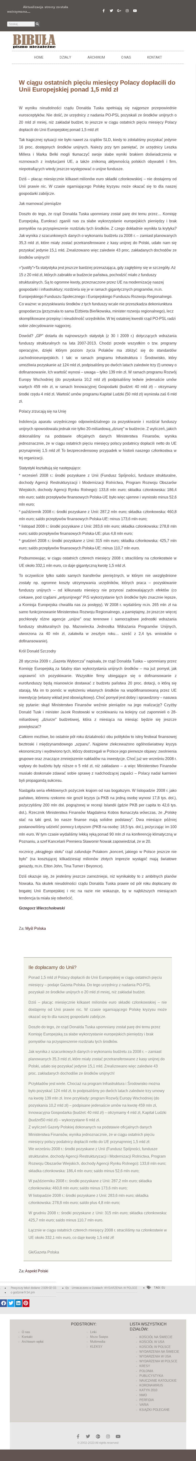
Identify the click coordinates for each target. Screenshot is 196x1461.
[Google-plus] (98, 1436)
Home (39, 57)
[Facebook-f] (103, 10)
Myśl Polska (35, 928)
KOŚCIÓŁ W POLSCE (155, 1347)
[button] (3, 1303)
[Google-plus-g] (119, 10)
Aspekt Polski (36, 1271)
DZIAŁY (65, 57)
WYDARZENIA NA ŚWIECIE (159, 1351)
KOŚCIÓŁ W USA (151, 1342)
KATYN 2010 (148, 1390)
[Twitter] (111, 10)
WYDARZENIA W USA (155, 1356)
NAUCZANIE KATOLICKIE (158, 1380)
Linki (93, 1332)
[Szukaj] (37, 24)
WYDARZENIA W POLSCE (120, 1288)
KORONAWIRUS (151, 1385)
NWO (143, 1395)
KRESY (144, 1366)
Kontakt (154, 57)
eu (163, 1287)
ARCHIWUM (96, 57)
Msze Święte (99, 1337)
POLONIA (146, 1371)
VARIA (144, 1404)
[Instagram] (127, 10)
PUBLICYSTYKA (151, 1376)
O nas (126, 57)
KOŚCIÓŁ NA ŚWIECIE (156, 1337)
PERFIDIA (146, 1400)
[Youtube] (135, 10)
